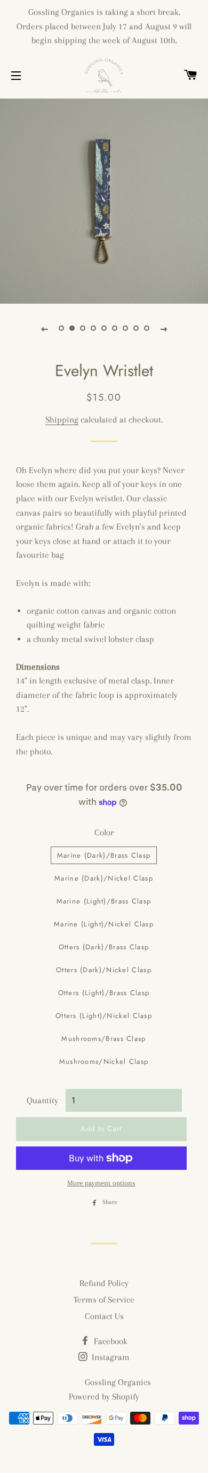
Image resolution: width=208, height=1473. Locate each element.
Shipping (61, 419)
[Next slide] (163, 328)
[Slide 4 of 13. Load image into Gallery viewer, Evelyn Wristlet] (93, 328)
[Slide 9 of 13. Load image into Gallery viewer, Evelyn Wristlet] (146, 328)
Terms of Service (104, 1300)
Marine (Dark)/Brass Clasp (104, 855)
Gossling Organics (118, 1382)
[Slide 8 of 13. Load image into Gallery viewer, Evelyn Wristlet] (136, 328)
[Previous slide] (44, 328)
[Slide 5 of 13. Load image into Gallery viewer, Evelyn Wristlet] (104, 328)
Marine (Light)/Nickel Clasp (104, 924)
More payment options (101, 1183)
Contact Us (104, 1316)
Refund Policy (104, 1283)
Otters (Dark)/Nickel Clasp (103, 970)
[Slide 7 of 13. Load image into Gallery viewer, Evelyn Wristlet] (125, 328)
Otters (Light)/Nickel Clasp (103, 1016)
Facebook (109, 1341)
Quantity (42, 1100)
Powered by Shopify (104, 1396)
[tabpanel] (104, 200)
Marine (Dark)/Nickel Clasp (103, 878)
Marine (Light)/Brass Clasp (104, 901)
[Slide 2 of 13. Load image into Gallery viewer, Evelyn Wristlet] (72, 328)
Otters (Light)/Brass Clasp (104, 993)
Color (104, 832)
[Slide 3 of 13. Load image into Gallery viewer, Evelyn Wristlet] (82, 328)
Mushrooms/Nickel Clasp (104, 1061)
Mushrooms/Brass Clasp (103, 1038)
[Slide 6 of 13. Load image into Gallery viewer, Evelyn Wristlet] (114, 328)
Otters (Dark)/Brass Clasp (104, 947)
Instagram (110, 1357)
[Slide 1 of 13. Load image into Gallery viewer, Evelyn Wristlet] (61, 328)
